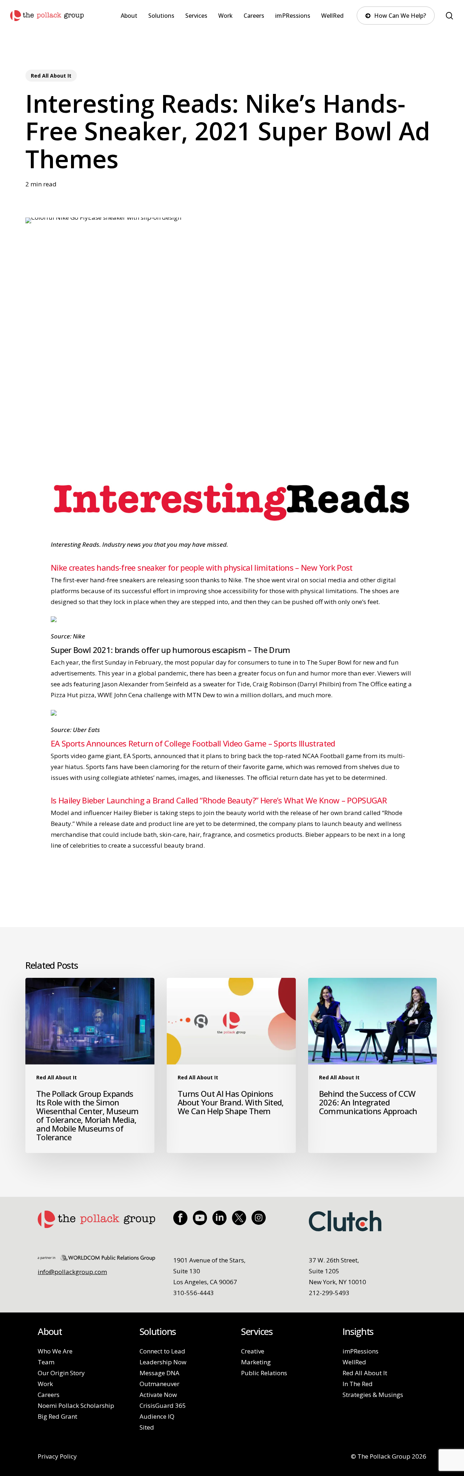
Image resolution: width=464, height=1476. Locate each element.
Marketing (256, 1362)
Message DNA (159, 1373)
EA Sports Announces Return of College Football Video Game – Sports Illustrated (193, 743)
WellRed (354, 1362)
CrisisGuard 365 (163, 1405)
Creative (252, 1351)
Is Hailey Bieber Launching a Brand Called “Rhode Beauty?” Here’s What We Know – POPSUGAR (219, 800)
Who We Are (55, 1351)
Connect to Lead (162, 1351)
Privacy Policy (57, 1456)
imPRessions (360, 1351)
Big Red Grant (57, 1416)
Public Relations (264, 1373)
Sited (147, 1427)
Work (45, 1384)
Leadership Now (163, 1362)
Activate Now (158, 1394)
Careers (48, 1394)
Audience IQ (157, 1416)
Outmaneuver (159, 1384)
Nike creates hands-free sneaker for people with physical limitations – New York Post (202, 567)
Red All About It (51, 75)
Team (46, 1362)
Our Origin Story (61, 1373)
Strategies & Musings (373, 1394)
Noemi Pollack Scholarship (76, 1405)
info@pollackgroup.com (72, 1272)
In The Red (358, 1384)
